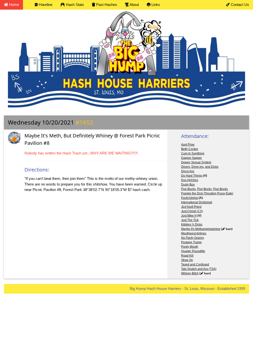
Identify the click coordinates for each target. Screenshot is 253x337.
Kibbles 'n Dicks (191, 224)
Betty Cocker (189, 149)
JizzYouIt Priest (191, 206)
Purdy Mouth (189, 246)
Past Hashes (106, 4)
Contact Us (239, 4)
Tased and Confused (195, 264)
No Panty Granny (192, 238)
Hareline (45, 4)
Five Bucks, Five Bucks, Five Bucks (204, 189)
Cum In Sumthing (192, 153)
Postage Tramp (191, 242)
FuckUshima (189, 198)
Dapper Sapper (191, 158)
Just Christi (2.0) (192, 211)
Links (155, 4)
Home (13, 4)
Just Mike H (189, 215)
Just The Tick (190, 220)
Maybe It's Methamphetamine (200, 229)
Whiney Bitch (190, 273)
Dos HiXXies (189, 180)
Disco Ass (187, 171)
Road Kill (187, 255)
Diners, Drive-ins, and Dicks (199, 166)
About (134, 4)
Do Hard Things (191, 175)
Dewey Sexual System (196, 162)
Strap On (187, 260)
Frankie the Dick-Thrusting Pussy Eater (207, 193)
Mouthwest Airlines (193, 233)
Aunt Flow (187, 144)
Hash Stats (74, 4)
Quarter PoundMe (193, 251)
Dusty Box (188, 184)
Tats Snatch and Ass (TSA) (198, 269)
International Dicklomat (196, 202)
